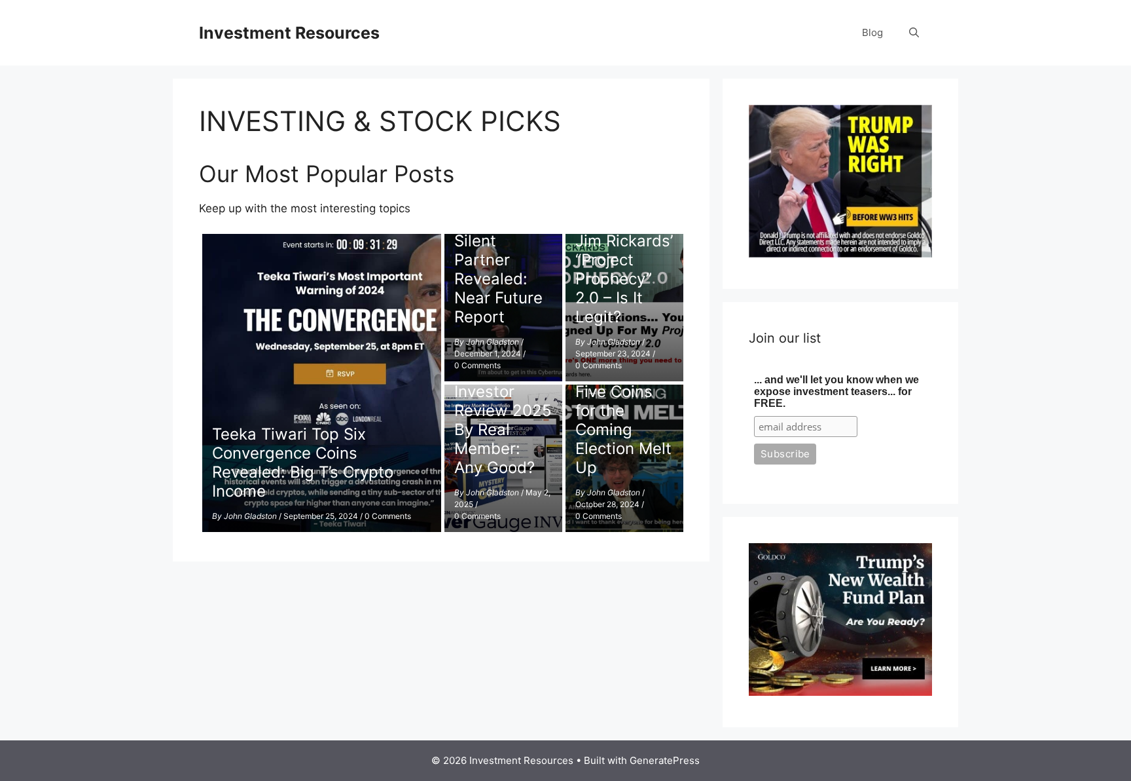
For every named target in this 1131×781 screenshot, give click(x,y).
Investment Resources (289, 33)
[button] (914, 32)
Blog (872, 32)
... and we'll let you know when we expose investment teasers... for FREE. (836, 391)
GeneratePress (665, 760)
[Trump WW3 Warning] (840, 253)
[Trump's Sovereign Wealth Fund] (840, 691)
